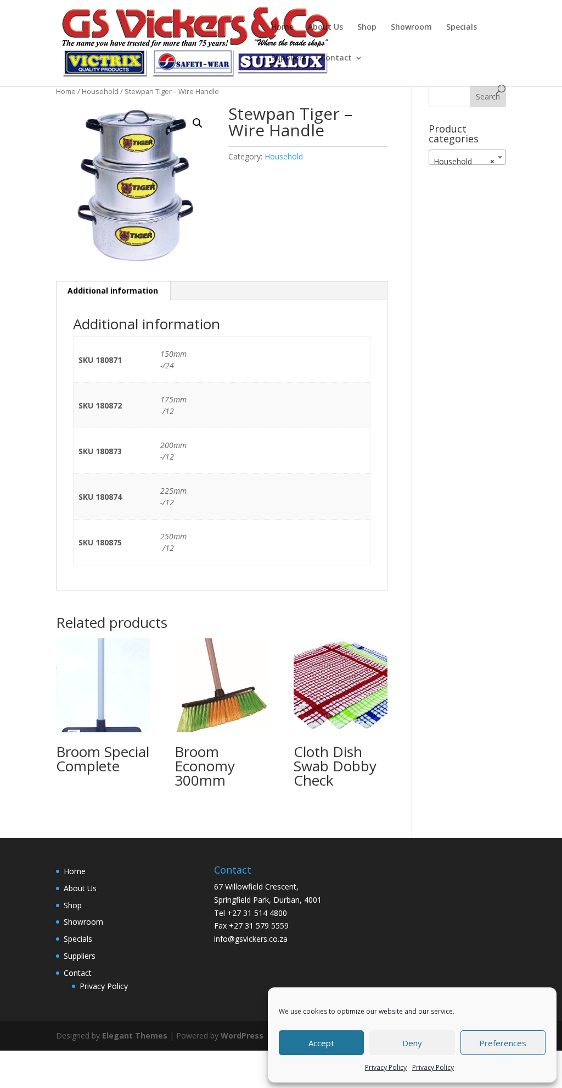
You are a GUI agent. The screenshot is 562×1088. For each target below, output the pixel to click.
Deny (412, 1042)
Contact (336, 58)
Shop (366, 27)
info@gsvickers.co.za (251, 939)
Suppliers (288, 58)
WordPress (242, 1035)
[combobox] (467, 157)
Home (282, 27)
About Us (325, 27)
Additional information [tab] (113, 290)
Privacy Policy (386, 1067)
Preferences (502, 1042)
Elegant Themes (134, 1035)
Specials (461, 27)
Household (100, 91)
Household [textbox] (464, 161)
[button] (197, 123)
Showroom (411, 27)
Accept (321, 1042)
